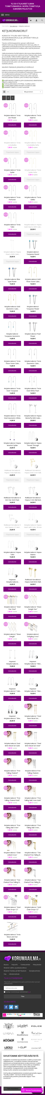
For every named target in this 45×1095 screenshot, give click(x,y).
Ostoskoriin (12, 125)
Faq (5, 974)
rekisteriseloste (14, 974)
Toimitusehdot (25, 965)
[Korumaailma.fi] (10, 20)
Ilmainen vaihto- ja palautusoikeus (15, 968)
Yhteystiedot (37, 965)
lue (29, 992)
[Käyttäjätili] (36, 20)
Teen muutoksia (12, 1089)
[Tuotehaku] (42, 20)
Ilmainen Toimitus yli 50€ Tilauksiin (15, 971)
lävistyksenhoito (34, 971)
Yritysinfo (14, 965)
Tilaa (22, 996)
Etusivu (6, 965)
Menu (7, 15)
